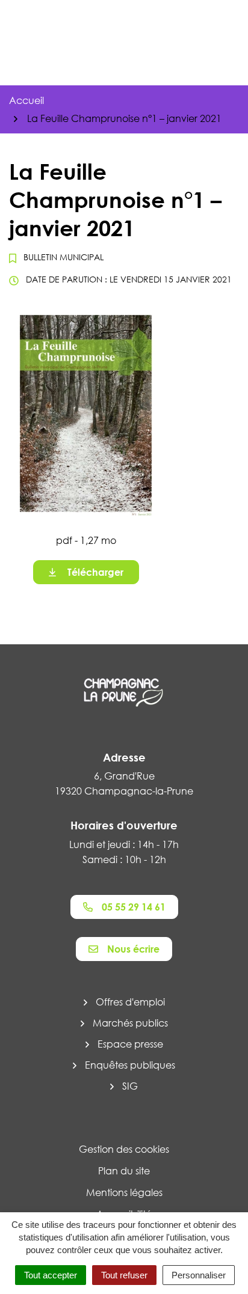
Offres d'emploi (130, 1002)
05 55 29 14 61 (134, 907)
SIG (130, 1086)
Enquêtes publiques (130, 1065)
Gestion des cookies (124, 1149)
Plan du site (124, 1171)
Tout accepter (50, 1275)
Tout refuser (124, 1275)
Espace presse (130, 1044)
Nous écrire (133, 949)
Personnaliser (199, 1275)
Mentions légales (124, 1192)
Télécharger (95, 572)
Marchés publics (130, 1023)
